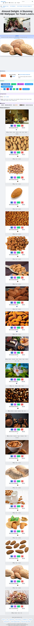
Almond (10, 132)
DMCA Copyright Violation (15, 621)
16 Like (14, 84)
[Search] (32, 1)
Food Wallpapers (13, 6)
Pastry (23, 359)
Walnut (7, 100)
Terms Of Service (18, 619)
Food (23, 132)
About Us (3, 619)
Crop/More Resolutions (7, 86)
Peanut (27, 99)
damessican (19, 383)
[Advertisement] (17, 63)
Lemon (14, 132)
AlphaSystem (19, 129)
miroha (13, 76)
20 (18, 252)
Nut (9, 99)
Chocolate (13, 359)
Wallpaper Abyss (5, 6)
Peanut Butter (3, 100)
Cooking (13, 100)
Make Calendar (29, 84)
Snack (10, 100)
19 (18, 277)
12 (18, 379)
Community (12, 2)
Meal (25, 99)
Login (15, 2)
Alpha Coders (3, 1)
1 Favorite (21, 84)
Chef (16, 100)
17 (18, 152)
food (4, 96)
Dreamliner (20, 306)
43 (18, 125)
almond (7, 96)
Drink (7, 99)
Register (18, 2)
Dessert (11, 99)
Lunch (14, 99)
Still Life (17, 132)
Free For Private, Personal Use (24, 74)
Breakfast (18, 99)
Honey (17, 359)
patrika (20, 408)
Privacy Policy (11, 619)
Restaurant (22, 99)
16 (18, 556)
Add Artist (2, 76)
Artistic (26, 132)
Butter (30, 99)
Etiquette (30, 619)
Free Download (5, 84)
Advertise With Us (7, 621)
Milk (5, 99)
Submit (7, 2)
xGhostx (19, 356)
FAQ (7, 619)
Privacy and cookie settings (25, 621)
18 (18, 227)
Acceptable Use (25, 619)
